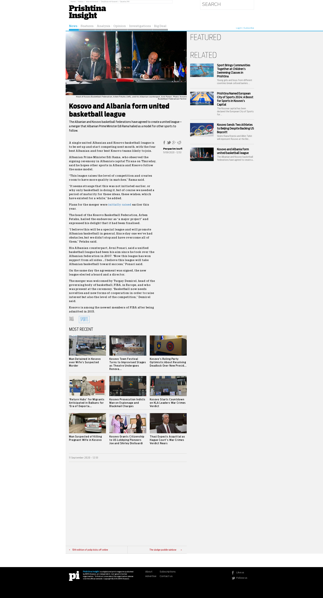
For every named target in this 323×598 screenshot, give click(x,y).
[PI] (74, 575)
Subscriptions (168, 572)
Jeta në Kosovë (92, 2)
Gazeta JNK (125, 2)
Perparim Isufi (172, 149)
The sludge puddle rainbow (162, 550)
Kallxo (80, 2)
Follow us (241, 578)
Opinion (119, 26)
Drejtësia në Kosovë (109, 2)
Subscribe (249, 28)
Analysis (103, 26)
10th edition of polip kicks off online (90, 550)
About (148, 572)
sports (84, 319)
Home (73, 2)
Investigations (140, 26)
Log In (239, 28)
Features (87, 26)
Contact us (166, 576)
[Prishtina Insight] (87, 12)
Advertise (150, 576)
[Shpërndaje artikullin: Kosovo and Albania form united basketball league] (164, 143)
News (73, 26)
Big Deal (160, 26)
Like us (240, 572)
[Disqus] (128, 504)
